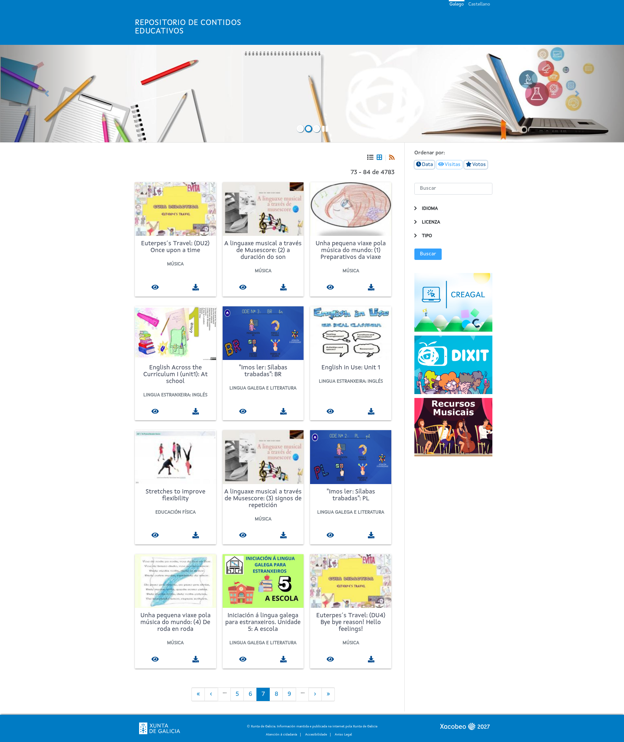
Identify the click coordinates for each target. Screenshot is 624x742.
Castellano (479, 4)
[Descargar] (196, 287)
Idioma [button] (430, 208)
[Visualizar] (155, 287)
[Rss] (390, 158)
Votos (479, 164)
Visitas (453, 164)
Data (427, 164)
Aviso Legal (343, 734)
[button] (47, 93)
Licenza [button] (431, 222)
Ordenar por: (429, 153)
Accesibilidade (316, 734)
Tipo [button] (427, 236)
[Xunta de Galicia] (159, 728)
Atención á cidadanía (281, 734)
